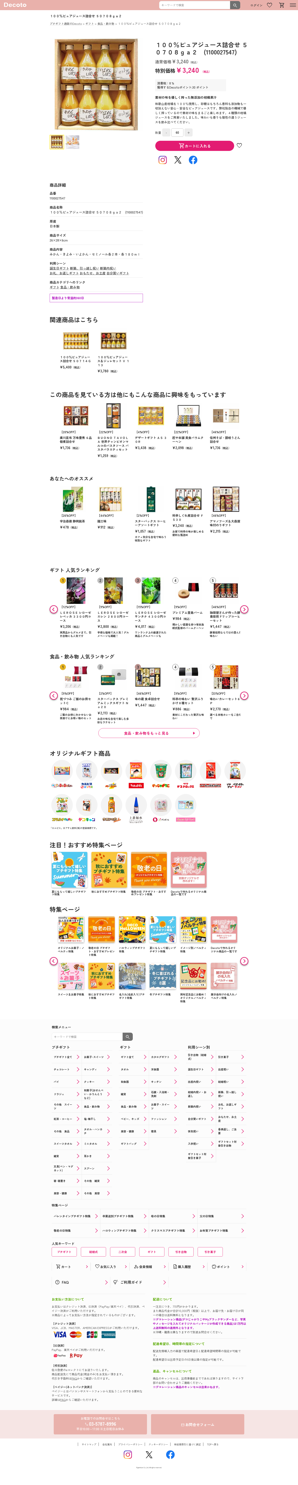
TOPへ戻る (213, 1444)
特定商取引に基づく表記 (187, 1444)
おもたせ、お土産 (93, 273)
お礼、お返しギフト (64, 273)
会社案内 (107, 1444)
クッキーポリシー (158, 1444)
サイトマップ (89, 1444)
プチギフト (64, 1252)
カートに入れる (195, 145)
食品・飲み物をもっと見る (146, 733)
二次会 (122, 1252)
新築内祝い (108, 268)
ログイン (256, 5)
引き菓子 (210, 1252)
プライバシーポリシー (130, 1444)
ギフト (54, 287)
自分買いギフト (117, 273)
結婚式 (93, 1252)
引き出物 (181, 1252)
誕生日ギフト (59, 268)
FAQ (74, 1378)
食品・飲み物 (70, 287)
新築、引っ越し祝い (84, 268)
